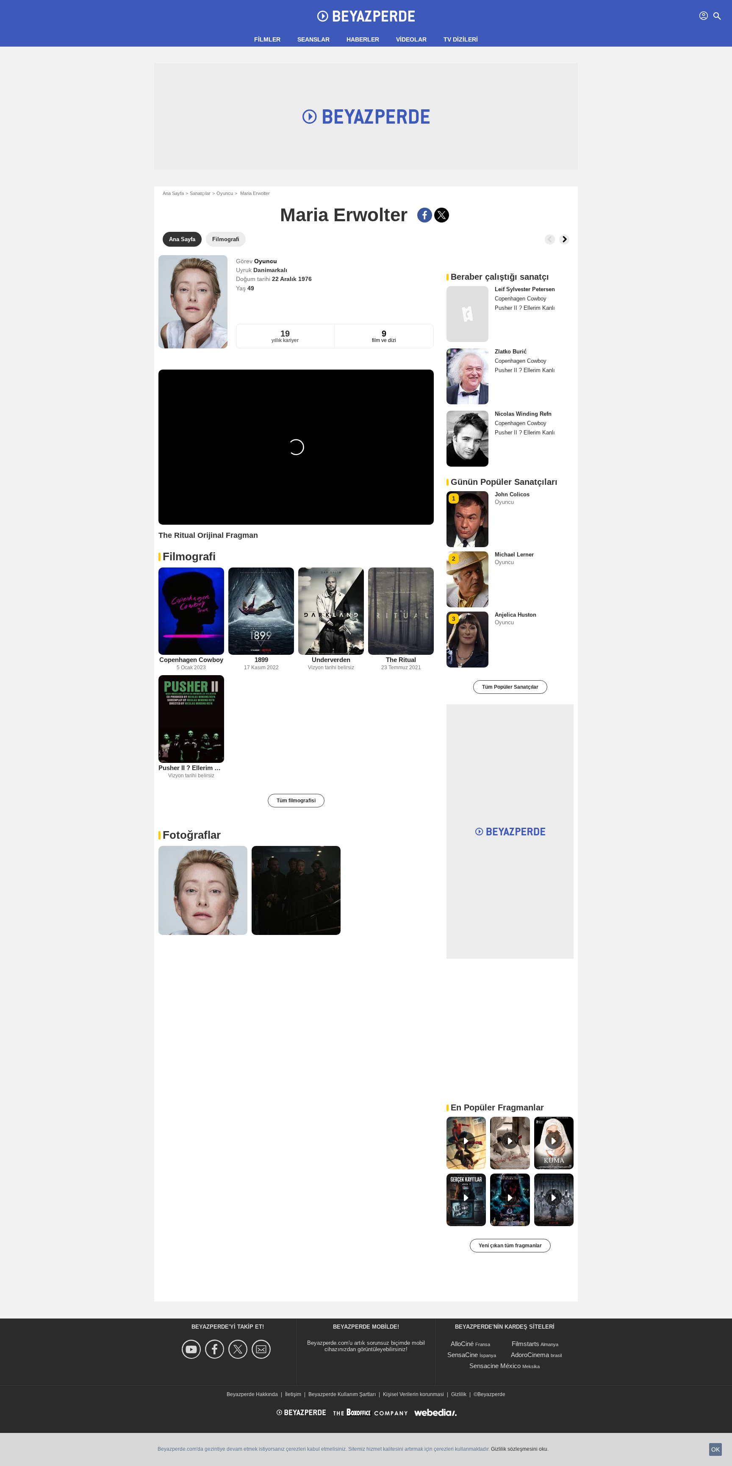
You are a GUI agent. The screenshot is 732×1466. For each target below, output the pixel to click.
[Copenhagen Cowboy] (191, 611)
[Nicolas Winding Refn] (467, 439)
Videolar (411, 39)
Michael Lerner (514, 554)
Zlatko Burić (511, 351)
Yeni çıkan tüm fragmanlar (510, 1246)
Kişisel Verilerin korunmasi (413, 1394)
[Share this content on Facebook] (424, 215)
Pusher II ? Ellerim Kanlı (191, 767)
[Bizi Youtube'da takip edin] (192, 1349)
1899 (261, 659)
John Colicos (512, 494)
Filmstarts (525, 1343)
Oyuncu (224, 193)
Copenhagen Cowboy (191, 659)
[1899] (261, 611)
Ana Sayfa (173, 193)
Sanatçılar (200, 193)
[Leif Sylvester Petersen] (467, 314)
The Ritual (401, 659)
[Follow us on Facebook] (216, 1349)
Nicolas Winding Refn (523, 414)
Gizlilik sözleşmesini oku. (520, 1449)
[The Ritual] (401, 611)
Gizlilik (458, 1394)
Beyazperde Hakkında (252, 1394)
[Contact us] (262, 1349)
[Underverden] (331, 611)
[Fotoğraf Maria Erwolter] (202, 890)
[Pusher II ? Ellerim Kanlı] (191, 719)
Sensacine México (495, 1365)
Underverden (331, 659)
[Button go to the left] (550, 239)
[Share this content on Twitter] (441, 215)
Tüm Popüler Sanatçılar (510, 687)
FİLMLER (267, 39)
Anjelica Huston (515, 615)
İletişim (293, 1394)
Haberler (363, 39)
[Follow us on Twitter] (239, 1349)
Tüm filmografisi (296, 801)
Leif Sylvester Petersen (525, 289)
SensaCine (462, 1354)
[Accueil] (366, 16)
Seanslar (313, 39)
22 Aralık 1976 (292, 278)
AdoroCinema (530, 1354)
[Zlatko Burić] (467, 376)
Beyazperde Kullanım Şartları (342, 1394)
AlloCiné (462, 1343)
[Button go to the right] (564, 239)
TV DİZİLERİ (461, 39)
